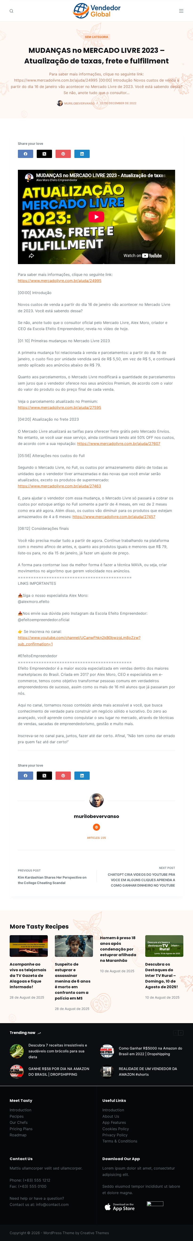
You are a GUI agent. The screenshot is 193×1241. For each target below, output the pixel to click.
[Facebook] (25, 154)
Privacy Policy (115, 1135)
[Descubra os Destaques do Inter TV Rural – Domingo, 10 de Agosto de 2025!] (164, 946)
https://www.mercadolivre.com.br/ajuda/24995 (59, 280)
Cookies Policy (115, 1128)
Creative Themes (94, 1233)
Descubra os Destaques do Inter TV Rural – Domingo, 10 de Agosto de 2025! (161, 976)
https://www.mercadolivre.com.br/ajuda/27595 (59, 407)
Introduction (20, 1110)
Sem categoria (96, 37)
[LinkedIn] (82, 154)
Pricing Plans (21, 1128)
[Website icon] (96, 827)
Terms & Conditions (119, 1141)
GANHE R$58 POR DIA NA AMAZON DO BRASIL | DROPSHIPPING (58, 1072)
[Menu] (181, 11)
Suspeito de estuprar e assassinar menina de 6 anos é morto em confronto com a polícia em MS (72, 981)
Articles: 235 (96, 837)
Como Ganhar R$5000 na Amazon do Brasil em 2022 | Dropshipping (150, 1051)
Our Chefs (19, 1122)
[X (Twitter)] (44, 154)
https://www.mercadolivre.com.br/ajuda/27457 (113, 516)
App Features (114, 1122)
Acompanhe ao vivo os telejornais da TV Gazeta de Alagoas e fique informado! (28, 976)
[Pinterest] (63, 154)
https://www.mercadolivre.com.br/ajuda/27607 (118, 443)
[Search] (11, 11)
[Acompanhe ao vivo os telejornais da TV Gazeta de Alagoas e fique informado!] (29, 946)
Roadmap (18, 1135)
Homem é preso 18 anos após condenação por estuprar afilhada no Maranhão (118, 949)
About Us (110, 1116)
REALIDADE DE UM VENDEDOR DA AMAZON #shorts (148, 1072)
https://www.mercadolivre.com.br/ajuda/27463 (59, 486)
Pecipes (17, 1116)
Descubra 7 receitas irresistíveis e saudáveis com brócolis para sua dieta (57, 1051)
